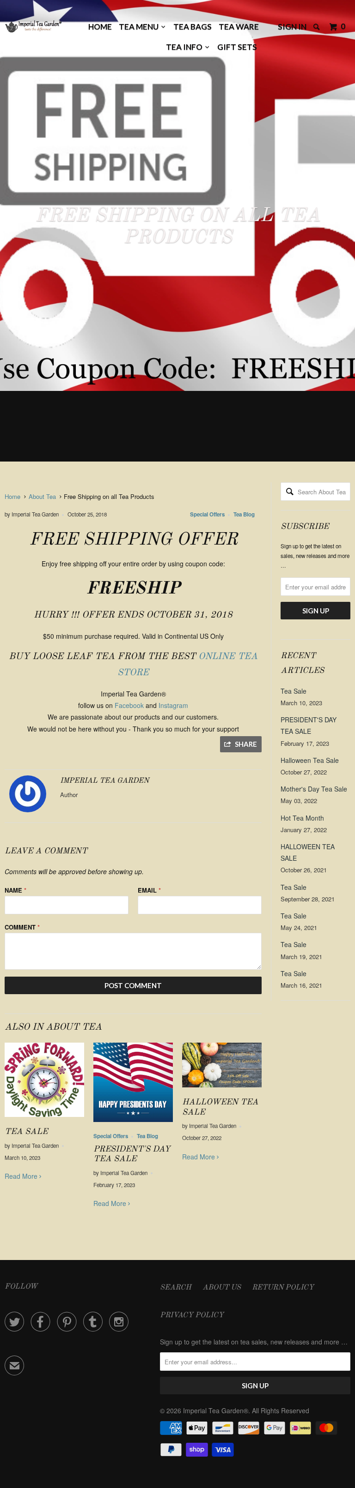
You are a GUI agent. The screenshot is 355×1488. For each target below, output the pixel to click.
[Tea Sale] (44, 1118)
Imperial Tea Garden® (215, 1410)
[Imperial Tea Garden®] (33, 29)
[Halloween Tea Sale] (222, 1089)
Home (100, 26)
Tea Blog (244, 514)
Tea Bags (192, 26)
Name (15, 890)
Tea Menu (140, 26)
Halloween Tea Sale (310, 760)
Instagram (173, 705)
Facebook (129, 705)
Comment (22, 927)
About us (221, 1287)
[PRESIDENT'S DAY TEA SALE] (133, 1123)
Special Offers (207, 514)
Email (149, 890)
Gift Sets (237, 47)
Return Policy (283, 1287)
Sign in (292, 26)
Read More (22, 1176)
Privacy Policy (192, 1315)
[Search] (317, 27)
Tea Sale (26, 1132)
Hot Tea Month (302, 817)
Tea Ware (239, 26)
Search (175, 1287)
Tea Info (185, 47)
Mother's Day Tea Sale (314, 788)
